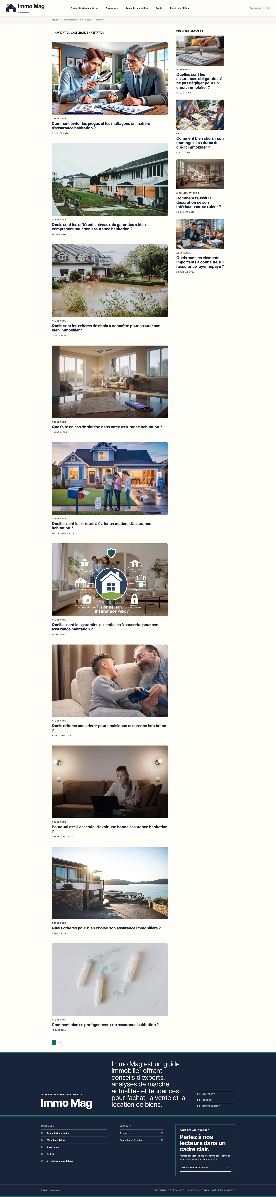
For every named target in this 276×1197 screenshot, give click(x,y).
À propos (141, 1133)
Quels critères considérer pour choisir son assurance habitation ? (109, 727)
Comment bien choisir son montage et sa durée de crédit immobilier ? (200, 142)
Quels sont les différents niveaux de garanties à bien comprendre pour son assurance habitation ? (99, 226)
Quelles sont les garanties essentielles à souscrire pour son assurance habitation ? (105, 626)
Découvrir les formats (205, 1167)
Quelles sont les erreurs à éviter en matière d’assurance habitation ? (101, 525)
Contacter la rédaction (141, 1140)
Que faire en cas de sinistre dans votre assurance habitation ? (107, 427)
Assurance (112, 8)
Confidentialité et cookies (168, 1190)
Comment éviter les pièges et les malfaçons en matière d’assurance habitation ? (101, 125)
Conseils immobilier (136, 8)
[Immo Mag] (34, 8)
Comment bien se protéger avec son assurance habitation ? (105, 1024)
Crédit (159, 8)
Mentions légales (198, 1190)
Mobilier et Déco (179, 8)
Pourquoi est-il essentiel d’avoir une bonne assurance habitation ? (109, 829)
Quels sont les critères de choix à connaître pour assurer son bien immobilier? (106, 327)
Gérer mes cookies (223, 1190)
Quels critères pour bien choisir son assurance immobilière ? (106, 928)
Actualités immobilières (84, 8)
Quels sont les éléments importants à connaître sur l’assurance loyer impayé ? (200, 262)
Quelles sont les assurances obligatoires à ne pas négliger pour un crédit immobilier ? (199, 81)
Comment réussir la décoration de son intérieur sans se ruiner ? (198, 202)
